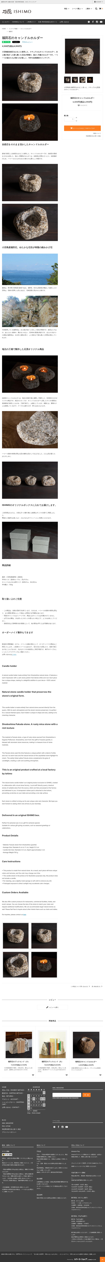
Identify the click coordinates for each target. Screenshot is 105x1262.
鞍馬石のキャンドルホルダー (86, 1062)
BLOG (4, 1120)
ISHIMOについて (18, 22)
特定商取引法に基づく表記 (93, 136)
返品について (97, 133)
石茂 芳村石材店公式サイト (47, 22)
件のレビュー (27, 42)
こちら (14, 654)
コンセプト (6, 22)
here (24, 914)
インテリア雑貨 (13, 28)
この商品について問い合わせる (79, 986)
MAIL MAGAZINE (7, 1123)
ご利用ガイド (31, 22)
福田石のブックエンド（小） (18, 1062)
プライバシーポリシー (9, 1132)
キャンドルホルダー (26, 28)
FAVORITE (83, 105)
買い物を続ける (96, 986)
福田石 (11, 31)
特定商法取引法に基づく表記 (11, 1129)
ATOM (8, 1126)
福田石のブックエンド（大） (52, 1062)
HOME (4, 28)
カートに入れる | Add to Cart (83, 128)
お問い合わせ (64, 22)
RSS (3, 1126)
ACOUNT (99, 2)
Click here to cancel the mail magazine (65, 1098)
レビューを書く (53, 1007)
